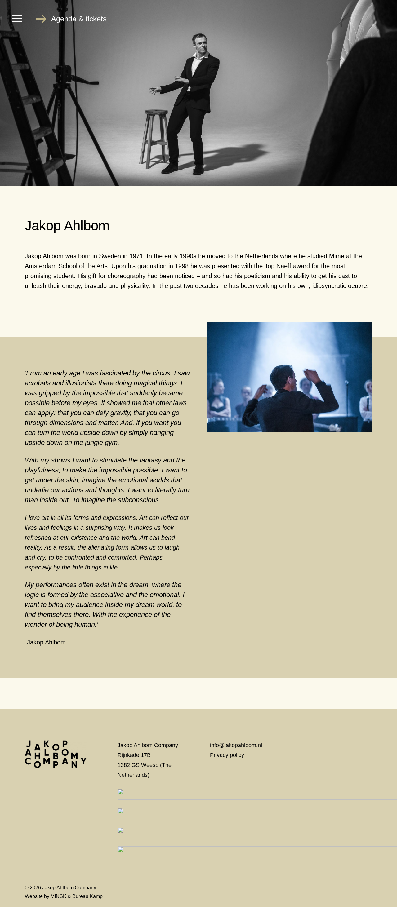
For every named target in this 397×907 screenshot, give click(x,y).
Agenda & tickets (79, 19)
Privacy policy (227, 755)
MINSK (58, 896)
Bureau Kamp (87, 896)
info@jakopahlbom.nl (236, 745)
